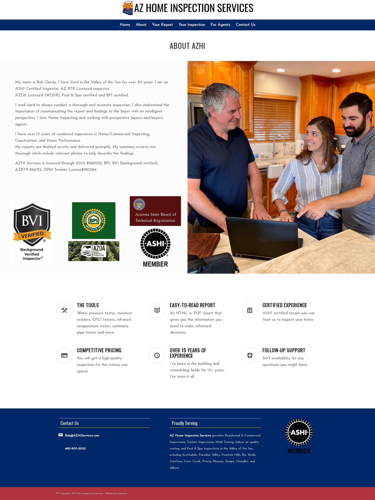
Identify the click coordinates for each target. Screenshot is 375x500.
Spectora (122, 493)
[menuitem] (125, 25)
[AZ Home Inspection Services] (187, 10)
